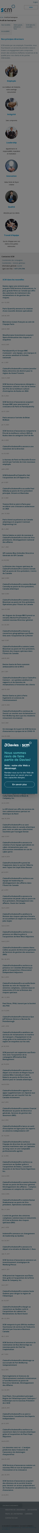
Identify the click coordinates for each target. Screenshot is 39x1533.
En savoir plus (19, 784)
